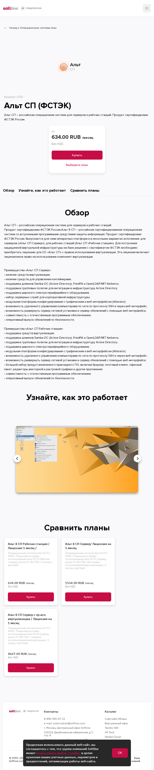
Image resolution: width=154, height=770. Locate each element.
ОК (120, 752)
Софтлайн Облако (116, 718)
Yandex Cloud (113, 736)
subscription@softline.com (69, 723)
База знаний (135, 759)
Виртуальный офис (116, 723)
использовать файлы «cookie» (58, 753)
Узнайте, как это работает (42, 190)
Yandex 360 (111, 727)
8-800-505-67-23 (54, 718)
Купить (77, 155)
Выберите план (77, 165)
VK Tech (109, 732)
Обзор (8, 190)
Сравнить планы (84, 190)
